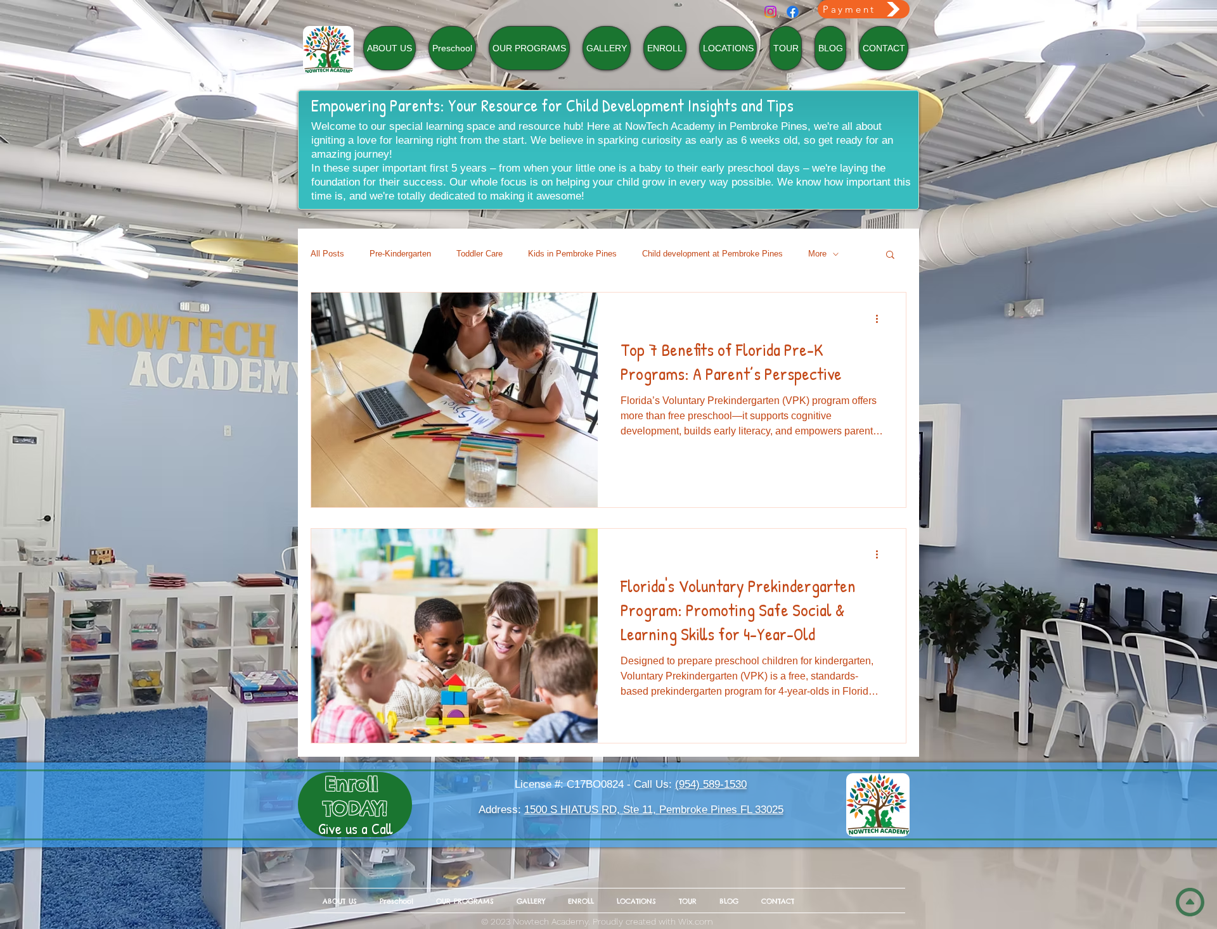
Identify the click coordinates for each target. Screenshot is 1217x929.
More (817, 253)
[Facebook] (793, 12)
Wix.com (695, 921)
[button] (890, 255)
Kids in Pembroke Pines (572, 253)
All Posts (327, 253)
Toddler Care (479, 253)
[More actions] (881, 318)
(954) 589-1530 (711, 784)
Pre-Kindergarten (400, 253)
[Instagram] (770, 12)
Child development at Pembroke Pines (712, 253)
